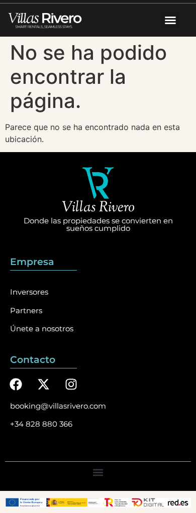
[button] (170, 20)
